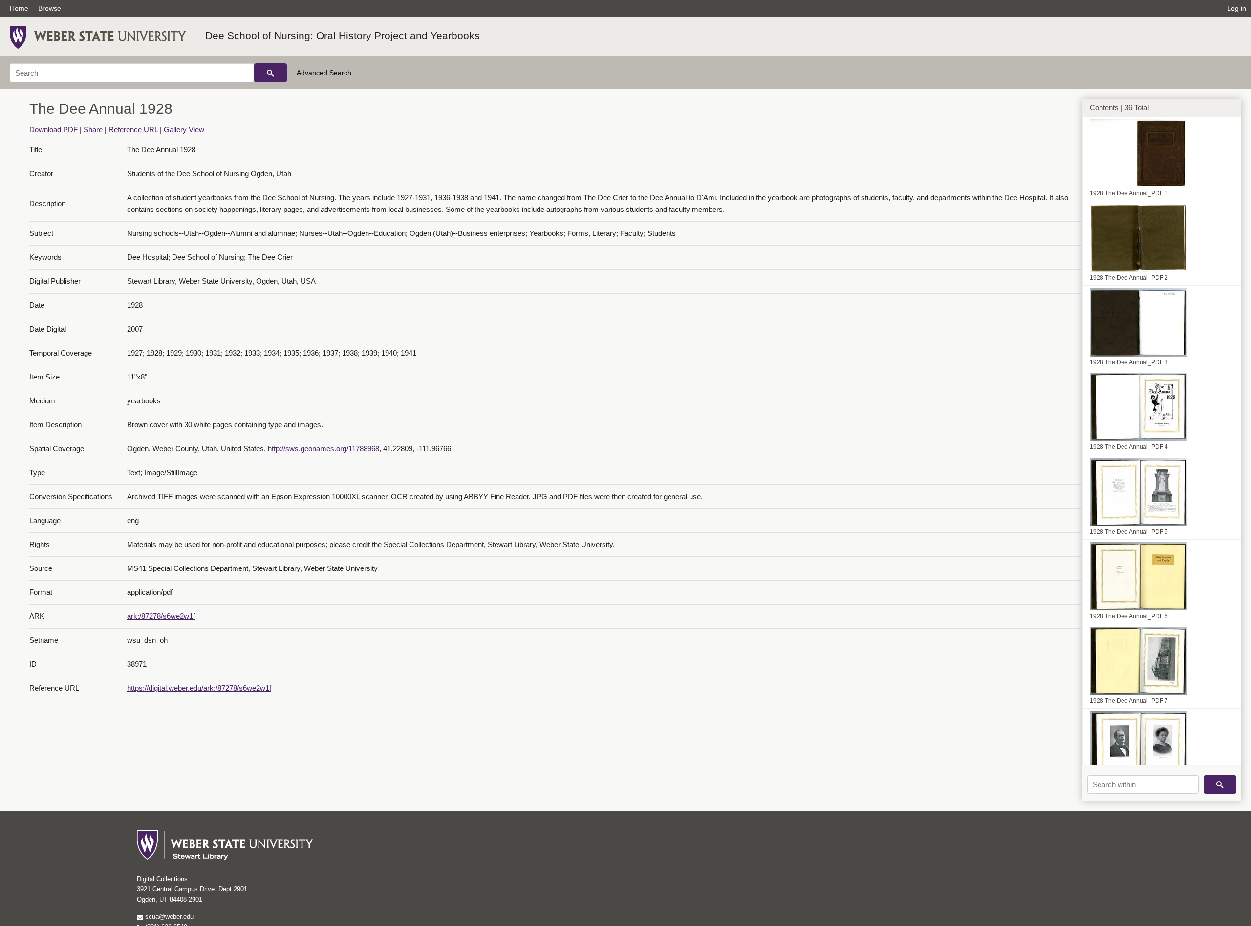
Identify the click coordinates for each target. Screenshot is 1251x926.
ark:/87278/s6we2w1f (161, 616)
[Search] (270, 72)
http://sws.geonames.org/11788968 (323, 448)
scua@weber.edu (168, 916)
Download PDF (53, 130)
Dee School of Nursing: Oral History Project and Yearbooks (342, 35)
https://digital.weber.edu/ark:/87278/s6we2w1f (199, 688)
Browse (49, 8)
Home (19, 8)
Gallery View (184, 130)
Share (93, 130)
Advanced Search (324, 73)
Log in (1236, 8)
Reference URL (133, 130)
